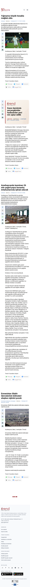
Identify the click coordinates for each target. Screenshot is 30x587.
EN (12, 584)
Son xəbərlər (4, 529)
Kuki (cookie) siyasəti (6, 560)
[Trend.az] (5, 10)
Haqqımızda (4, 537)
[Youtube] (12, 567)
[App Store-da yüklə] (7, 574)
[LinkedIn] (18, 567)
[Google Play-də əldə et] (18, 574)
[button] (2, 33)
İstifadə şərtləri (4, 553)
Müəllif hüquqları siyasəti (6, 557)
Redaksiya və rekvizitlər (6, 539)
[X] (9, 567)
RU (17, 584)
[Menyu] (27, 9)
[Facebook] (5, 567)
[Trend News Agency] (5, 509)
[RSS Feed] (21, 567)
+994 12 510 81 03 (5, 520)
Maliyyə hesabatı (5, 548)
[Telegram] (15, 567)
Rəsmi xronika (4, 531)
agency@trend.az (4, 522)
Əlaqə (2, 541)
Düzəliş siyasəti (4, 545)
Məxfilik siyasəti (4, 555)
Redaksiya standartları (6, 543)
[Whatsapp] (2, 567)
